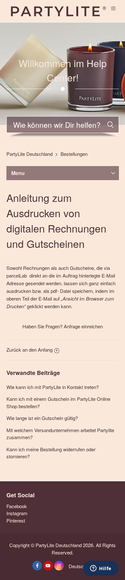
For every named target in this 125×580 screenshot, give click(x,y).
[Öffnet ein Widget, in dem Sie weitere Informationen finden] (101, 569)
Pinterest (15, 520)
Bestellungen (74, 153)
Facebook (16, 506)
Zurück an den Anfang (29, 349)
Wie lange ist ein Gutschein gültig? (42, 418)
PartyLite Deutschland (29, 153)
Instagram (17, 513)
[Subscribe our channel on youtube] (48, 565)
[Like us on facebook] (37, 565)
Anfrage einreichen (83, 326)
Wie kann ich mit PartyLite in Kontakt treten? (52, 387)
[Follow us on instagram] (59, 565)
